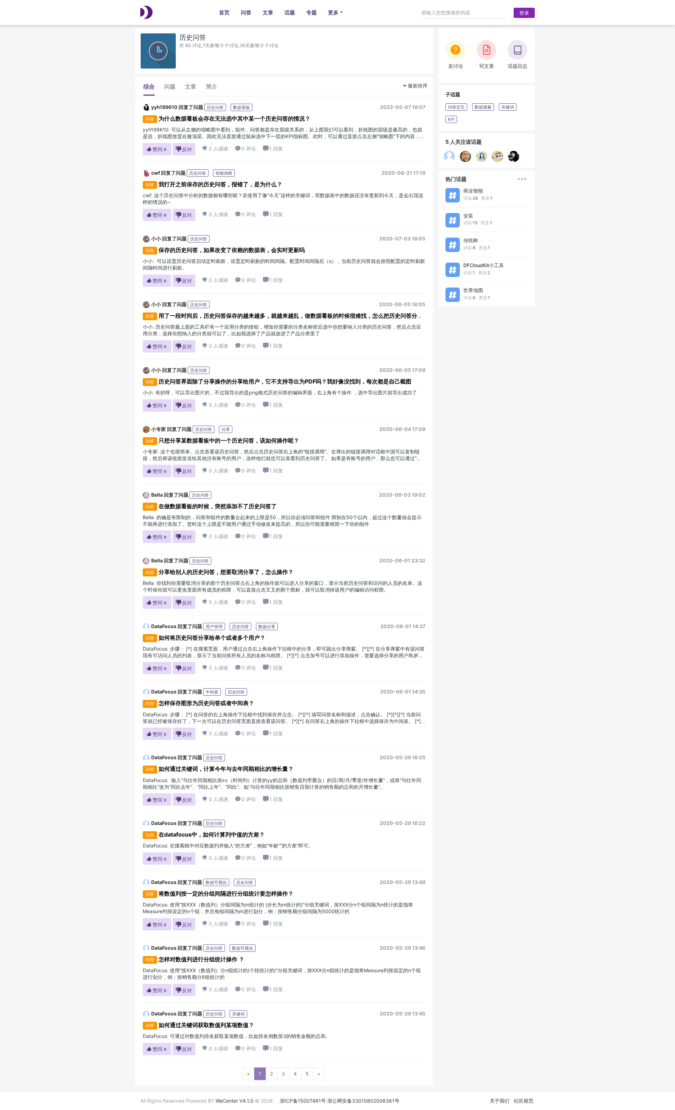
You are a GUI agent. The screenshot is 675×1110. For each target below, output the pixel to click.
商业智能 (473, 191)
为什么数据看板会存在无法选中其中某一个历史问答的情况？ (234, 118)
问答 (246, 12)
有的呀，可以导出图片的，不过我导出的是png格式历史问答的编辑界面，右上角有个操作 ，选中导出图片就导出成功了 (286, 392)
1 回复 (276, 148)
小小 (156, 238)
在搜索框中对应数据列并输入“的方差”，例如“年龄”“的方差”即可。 (241, 845)
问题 (169, 86)
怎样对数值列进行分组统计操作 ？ (201, 959)
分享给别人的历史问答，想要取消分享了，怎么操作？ (226, 571)
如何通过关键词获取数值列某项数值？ (206, 1024)
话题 (289, 12)
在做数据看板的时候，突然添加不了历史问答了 (218, 506)
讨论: (470, 198)
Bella (157, 495)
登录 (524, 13)
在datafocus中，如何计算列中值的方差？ (212, 834)
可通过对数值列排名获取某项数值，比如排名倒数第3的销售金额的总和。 (250, 1036)
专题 (311, 12)
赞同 (156, 149)
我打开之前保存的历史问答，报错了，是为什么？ (220, 184)
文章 (268, 12)
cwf (155, 173)
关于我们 (499, 1101)
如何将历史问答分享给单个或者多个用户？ (212, 637)
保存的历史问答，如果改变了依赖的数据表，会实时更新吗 (232, 249)
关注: (487, 198)
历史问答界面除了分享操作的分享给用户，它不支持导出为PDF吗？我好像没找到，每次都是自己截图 (285, 381)
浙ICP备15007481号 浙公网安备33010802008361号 (339, 1101)
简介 (211, 86)
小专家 (158, 429)
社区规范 (523, 1101)
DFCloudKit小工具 (483, 265)
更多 (333, 12)
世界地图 (473, 290)
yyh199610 (164, 107)
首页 (224, 12)
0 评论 (245, 148)
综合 (149, 86)
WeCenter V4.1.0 (234, 1101)
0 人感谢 (215, 148)
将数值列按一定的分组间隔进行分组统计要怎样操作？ (226, 893)
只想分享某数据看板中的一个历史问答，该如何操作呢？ (229, 440)
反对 (184, 149)
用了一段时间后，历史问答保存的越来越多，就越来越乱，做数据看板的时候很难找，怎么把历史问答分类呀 (294, 315)
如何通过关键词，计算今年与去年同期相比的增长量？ (226, 768)
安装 (468, 216)
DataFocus (163, 626)
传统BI (470, 240)
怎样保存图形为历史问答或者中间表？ (206, 702)
